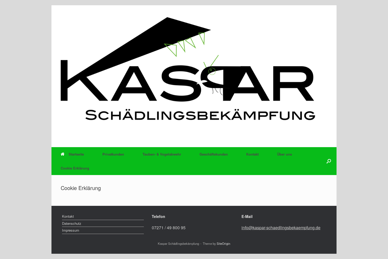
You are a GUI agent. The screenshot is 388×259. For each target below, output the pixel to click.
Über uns (284, 154)
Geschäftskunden (214, 154)
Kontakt (252, 154)
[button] (329, 161)
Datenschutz (71, 223)
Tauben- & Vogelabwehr (162, 154)
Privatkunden (113, 154)
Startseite (76, 154)
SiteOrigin (223, 243)
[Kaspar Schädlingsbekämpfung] (194, 75)
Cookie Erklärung (75, 168)
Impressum (70, 230)
